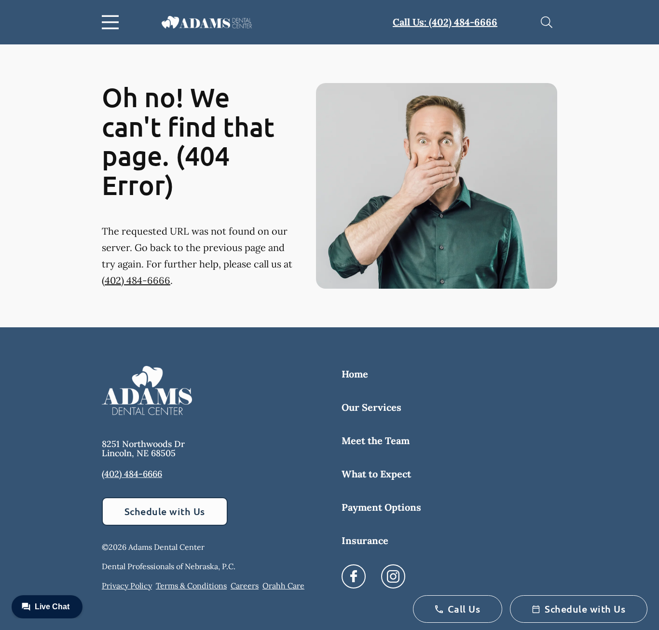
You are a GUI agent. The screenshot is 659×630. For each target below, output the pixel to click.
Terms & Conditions (191, 585)
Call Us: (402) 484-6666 (445, 22)
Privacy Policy (127, 585)
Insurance (365, 540)
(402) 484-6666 (136, 280)
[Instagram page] (393, 576)
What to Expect (376, 474)
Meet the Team (376, 440)
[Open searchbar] (546, 22)
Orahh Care (283, 585)
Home (355, 374)
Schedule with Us (164, 511)
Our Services (371, 407)
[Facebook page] (354, 576)
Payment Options (381, 507)
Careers (245, 585)
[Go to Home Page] (207, 22)
